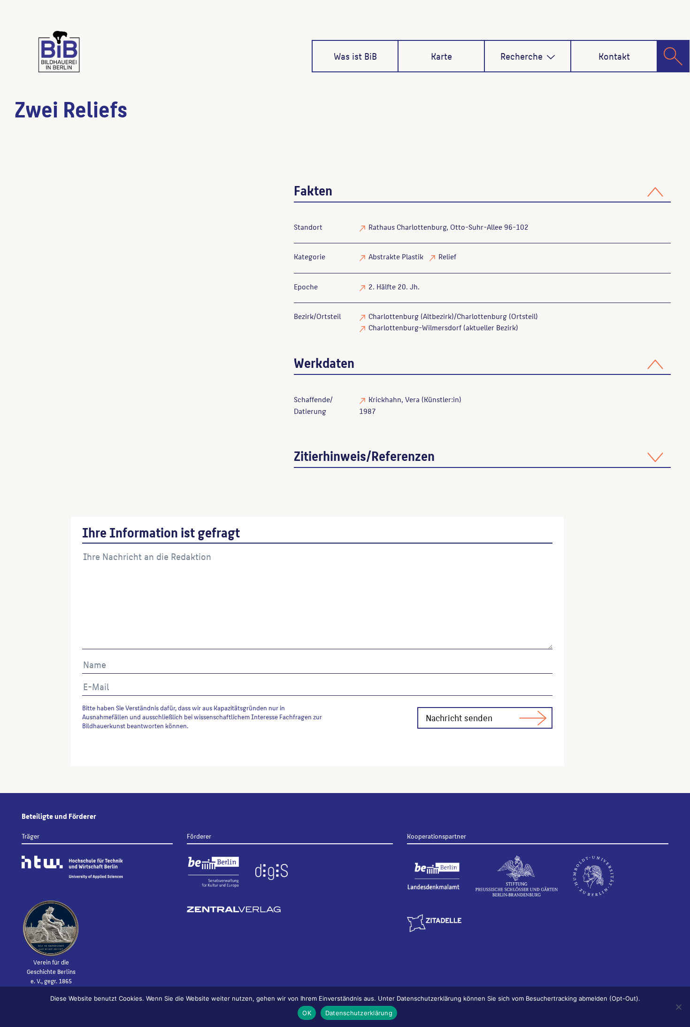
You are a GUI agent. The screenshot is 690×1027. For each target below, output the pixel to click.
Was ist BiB (355, 56)
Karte (441, 56)
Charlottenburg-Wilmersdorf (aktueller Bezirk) (443, 327)
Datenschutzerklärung (358, 1013)
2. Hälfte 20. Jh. (394, 286)
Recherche (521, 56)
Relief (447, 256)
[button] (550, 57)
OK (306, 1013)
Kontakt (614, 56)
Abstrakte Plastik (395, 256)
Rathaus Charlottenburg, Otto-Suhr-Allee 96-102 (448, 227)
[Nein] (678, 1006)
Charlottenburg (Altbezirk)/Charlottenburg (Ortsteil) (453, 316)
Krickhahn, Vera (394, 399)
